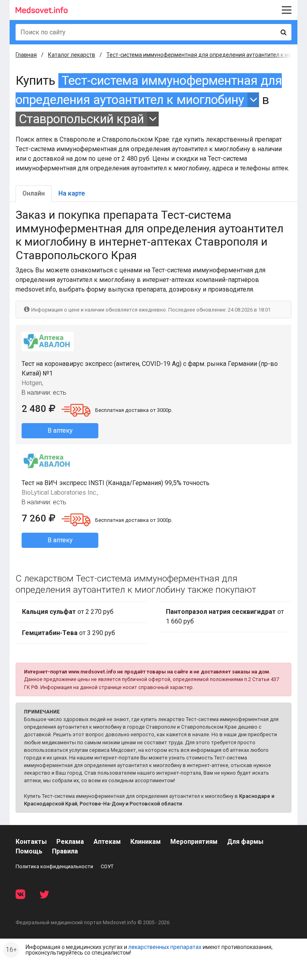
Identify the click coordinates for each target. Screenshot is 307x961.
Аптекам (107, 841)
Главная (26, 55)
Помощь (29, 851)
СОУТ (107, 866)
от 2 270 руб (68, 611)
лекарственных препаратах (164, 947)
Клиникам (145, 841)
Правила (65, 851)
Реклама (70, 841)
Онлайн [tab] (33, 193)
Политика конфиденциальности (54, 866)
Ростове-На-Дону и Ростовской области (131, 804)
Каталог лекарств (71, 55)
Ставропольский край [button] (81, 119)
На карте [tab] (71, 193)
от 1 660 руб (225, 616)
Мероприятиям (193, 841)
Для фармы (245, 841)
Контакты (31, 841)
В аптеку (60, 430)
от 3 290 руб (68, 633)
